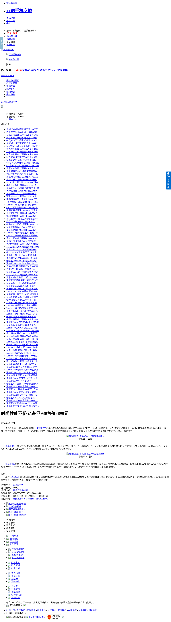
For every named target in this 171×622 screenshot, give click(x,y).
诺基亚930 (41, 428)
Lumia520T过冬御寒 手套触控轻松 (22, 342)
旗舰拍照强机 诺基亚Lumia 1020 (21, 216)
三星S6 (18, 70)
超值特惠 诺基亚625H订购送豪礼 (21, 375)
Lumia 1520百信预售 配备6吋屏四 (22, 314)
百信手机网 (11, 3)
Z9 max (52, 70)
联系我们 (62, 610)
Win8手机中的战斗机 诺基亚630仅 (22, 174)
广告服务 (31, 610)
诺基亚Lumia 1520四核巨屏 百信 (21, 261)
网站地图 (93, 610)
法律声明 (82, 610)
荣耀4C (26, 70)
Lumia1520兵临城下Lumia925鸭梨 (22, 347)
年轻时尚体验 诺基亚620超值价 (21, 316)
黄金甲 (44, 70)
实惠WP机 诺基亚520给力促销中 (21, 277)
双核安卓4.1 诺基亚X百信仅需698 (22, 219)
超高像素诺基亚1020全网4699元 (21, 364)
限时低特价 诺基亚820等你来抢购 (22, 361)
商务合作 (41, 610)
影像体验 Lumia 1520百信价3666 (21, 249)
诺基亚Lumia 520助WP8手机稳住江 (22, 322)
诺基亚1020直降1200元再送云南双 (22, 384)
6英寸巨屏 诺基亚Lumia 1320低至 (22, 207)
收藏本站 (11, 44)
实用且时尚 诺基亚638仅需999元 (21, 179)
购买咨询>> (11, 119)
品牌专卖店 (11, 83)
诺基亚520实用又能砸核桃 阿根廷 (22, 272)
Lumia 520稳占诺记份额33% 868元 (22, 353)
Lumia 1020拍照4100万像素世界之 (22, 370)
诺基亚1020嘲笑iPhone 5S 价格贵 (21, 403)
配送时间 (15, 568)
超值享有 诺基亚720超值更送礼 (21, 325)
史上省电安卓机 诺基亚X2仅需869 (22, 171)
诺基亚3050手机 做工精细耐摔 (20, 398)
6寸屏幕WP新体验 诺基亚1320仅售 (22, 163)
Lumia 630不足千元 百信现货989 (21, 205)
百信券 (14, 579)
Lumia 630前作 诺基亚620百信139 (22, 233)
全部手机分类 (7, 75)
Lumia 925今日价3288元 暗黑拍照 (22, 308)
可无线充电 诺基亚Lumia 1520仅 (21, 196)
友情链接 (72, 610)
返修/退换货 (17, 555)
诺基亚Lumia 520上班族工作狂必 (21, 372)
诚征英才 (52, 610)
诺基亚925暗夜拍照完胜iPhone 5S (22, 386)
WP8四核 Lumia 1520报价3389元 (21, 193)
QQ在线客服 (168, 181)
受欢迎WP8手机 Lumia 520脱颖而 (22, 333)
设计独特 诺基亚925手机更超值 (21, 300)
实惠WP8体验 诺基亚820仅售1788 (22, 168)
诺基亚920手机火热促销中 (18, 381)
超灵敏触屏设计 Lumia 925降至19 (22, 227)
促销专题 (10, 92)
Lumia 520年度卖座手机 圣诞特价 (22, 291)
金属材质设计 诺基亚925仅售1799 (22, 135)
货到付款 (15, 597)
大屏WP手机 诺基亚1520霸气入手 (22, 269)
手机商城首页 (12, 80)
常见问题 (14, 544)
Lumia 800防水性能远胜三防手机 (21, 328)
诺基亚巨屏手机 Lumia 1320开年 (21, 255)
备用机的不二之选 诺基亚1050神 (21, 358)
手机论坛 (10, 23)
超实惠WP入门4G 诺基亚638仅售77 (23, 146)
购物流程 (14, 539)
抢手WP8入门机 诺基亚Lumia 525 (22, 224)
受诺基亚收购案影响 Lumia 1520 (21, 230)
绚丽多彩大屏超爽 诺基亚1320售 (21, 137)
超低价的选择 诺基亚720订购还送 (22, 339)
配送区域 (15, 565)
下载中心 (10, 18)
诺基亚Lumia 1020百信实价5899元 (22, 392)
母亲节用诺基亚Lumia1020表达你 (22, 210)
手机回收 (10, 94)
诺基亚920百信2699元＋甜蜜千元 (21, 395)
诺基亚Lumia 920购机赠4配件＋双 (22, 344)
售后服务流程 (18, 549)
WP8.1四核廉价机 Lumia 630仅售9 (22, 182)
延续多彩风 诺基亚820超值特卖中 (22, 297)
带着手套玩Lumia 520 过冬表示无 (22, 311)
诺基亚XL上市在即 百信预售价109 (22, 188)
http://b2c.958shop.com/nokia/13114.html (30, 499)
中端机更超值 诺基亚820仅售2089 (22, 319)
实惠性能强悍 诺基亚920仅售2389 (22, 149)
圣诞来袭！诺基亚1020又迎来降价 (22, 294)
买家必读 (14, 541)
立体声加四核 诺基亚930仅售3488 (22, 151)
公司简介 (14, 536)
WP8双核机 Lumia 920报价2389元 (22, 191)
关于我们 (21, 610)
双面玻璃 (62, 70)
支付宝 (14, 586)
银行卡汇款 (16, 595)
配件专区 (10, 89)
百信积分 (15, 581)
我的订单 (11, 39)
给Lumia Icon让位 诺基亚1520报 (21, 252)
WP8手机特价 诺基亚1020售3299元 (22, 244)
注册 (15, 33)
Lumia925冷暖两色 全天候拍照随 (21, 305)
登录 (9, 33)
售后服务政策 (18, 552)
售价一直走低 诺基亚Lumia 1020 (21, 238)
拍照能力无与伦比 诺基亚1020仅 (21, 140)
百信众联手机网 (20, 490)
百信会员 (15, 576)
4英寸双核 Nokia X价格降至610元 (22, 202)
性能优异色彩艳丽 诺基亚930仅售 (22, 129)
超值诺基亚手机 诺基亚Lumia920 (21, 283)
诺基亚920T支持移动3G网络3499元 (22, 406)
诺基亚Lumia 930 (9, 102)
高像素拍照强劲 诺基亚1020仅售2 (22, 177)
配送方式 (15, 562)
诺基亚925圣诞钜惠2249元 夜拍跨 (22, 280)
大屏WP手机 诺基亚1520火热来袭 (22, 266)
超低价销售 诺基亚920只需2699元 (22, 350)
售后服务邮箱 (18, 557)
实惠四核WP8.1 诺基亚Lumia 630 (21, 199)
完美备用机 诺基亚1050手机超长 (21, 302)
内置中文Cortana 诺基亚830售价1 (21, 132)
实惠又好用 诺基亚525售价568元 (21, 160)
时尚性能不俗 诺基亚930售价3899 (22, 154)
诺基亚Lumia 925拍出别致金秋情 (21, 378)
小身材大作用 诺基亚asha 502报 (21, 185)
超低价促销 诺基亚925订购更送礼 (22, 288)
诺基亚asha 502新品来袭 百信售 (21, 286)
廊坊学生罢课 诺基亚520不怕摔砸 (22, 336)
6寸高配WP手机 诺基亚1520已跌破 (22, 165)
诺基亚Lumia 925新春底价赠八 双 (22, 263)
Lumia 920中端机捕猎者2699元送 (21, 356)
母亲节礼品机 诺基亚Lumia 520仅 (22, 213)
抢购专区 (10, 86)
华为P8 (35, 70)
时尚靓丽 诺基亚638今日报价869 (21, 157)
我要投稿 (10, 610)
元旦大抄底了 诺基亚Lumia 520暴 (22, 275)
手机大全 (10, 20)
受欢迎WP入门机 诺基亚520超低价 (22, 330)
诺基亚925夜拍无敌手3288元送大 (21, 367)
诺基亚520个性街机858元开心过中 (22, 389)
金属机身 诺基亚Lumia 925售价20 (22, 241)
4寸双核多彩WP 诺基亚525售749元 (22, 247)
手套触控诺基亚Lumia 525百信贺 (21, 258)
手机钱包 (15, 592)
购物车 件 (12, 36)
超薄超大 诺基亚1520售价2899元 (21, 143)
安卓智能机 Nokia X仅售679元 (20, 221)
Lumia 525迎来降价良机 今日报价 (22, 235)
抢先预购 (15, 573)
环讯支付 (15, 589)
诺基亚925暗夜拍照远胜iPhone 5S (22, 400)
